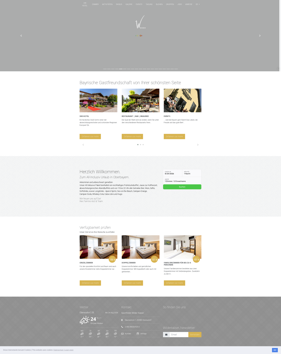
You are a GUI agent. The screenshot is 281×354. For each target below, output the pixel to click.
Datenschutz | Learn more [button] (63, 350)
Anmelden (195, 334)
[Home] (140, 22)
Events (139, 4)
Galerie (129, 4)
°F (101, 318)
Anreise (188, 4)
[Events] (182, 101)
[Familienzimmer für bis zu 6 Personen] (183, 247)
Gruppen (170, 4)
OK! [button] (275, 350)
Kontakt (128, 334)
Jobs (179, 4)
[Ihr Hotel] (98, 101)
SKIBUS (119, 4)
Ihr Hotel (84, 4)
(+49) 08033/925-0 (132, 327)
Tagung (149, 4)
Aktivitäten (107, 4)
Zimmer (95, 4)
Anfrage (143, 334)
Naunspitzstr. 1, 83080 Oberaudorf (138, 320)
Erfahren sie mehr (90, 136)
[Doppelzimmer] (140, 247)
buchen (159, 4)
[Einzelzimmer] (98, 247)
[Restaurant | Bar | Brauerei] (140, 101)
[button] (138, 145)
